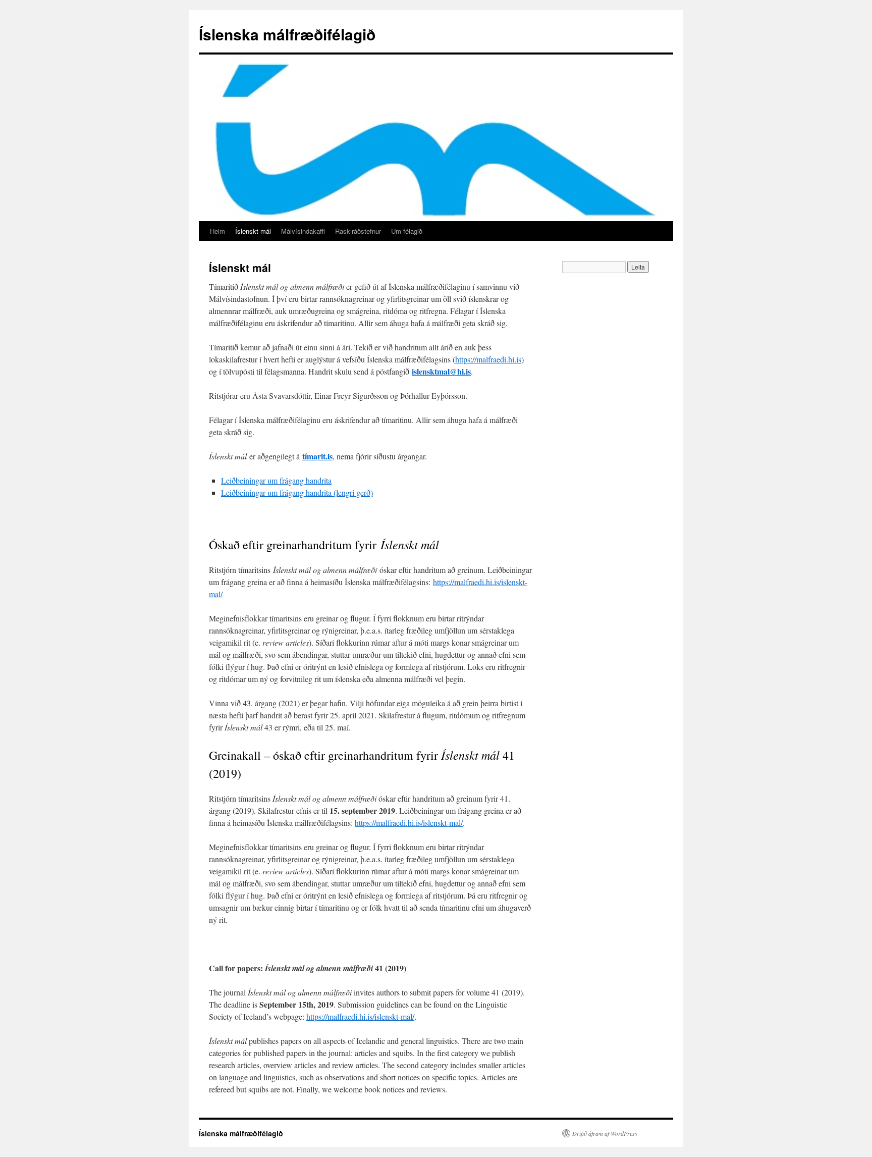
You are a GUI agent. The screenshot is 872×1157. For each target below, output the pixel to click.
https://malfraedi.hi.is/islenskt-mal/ (409, 822)
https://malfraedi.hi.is (488, 359)
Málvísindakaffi (303, 231)
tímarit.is (317, 456)
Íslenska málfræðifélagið (287, 34)
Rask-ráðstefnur (358, 231)
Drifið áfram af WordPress (604, 1133)
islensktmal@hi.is (441, 371)
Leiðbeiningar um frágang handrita (276, 480)
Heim (217, 231)
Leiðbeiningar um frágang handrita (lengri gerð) (297, 492)
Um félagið (406, 231)
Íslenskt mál (253, 231)
